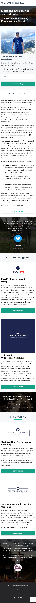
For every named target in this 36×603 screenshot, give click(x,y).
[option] (18, 235)
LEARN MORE (18, 310)
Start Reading (18, 84)
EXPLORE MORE (18, 386)
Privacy (18, 593)
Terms (18, 589)
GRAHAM (13, 3)
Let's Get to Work (18, 211)
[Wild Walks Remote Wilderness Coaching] (1, 361)
